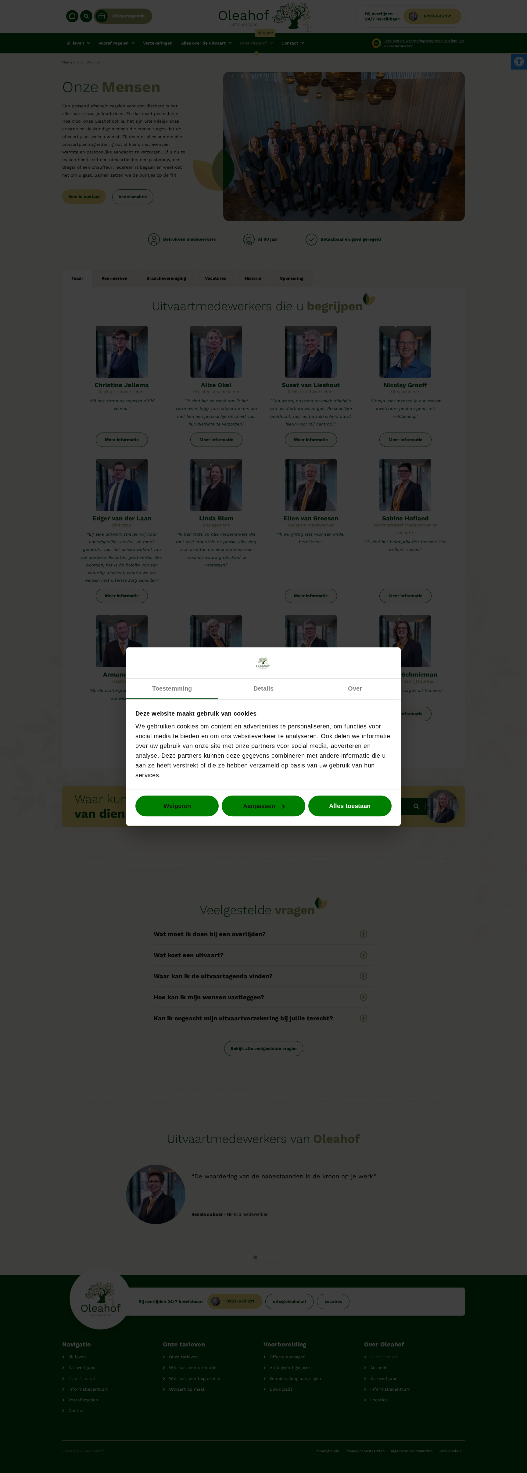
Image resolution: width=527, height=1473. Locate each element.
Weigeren (177, 806)
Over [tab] (355, 688)
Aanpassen (259, 806)
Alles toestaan (350, 806)
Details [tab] (263, 688)
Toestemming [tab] (172, 688)
